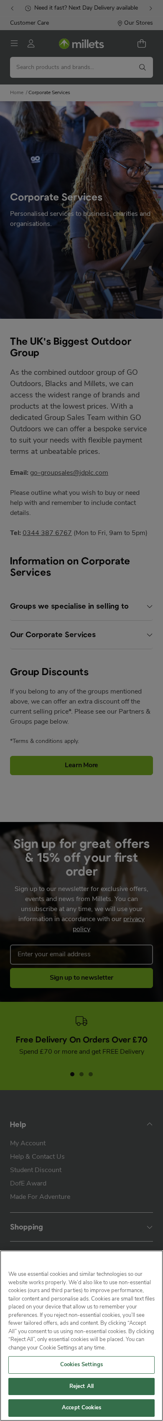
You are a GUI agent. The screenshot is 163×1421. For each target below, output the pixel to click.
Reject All (81, 1386)
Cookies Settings (81, 1364)
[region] (81, 1335)
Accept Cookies (81, 1408)
